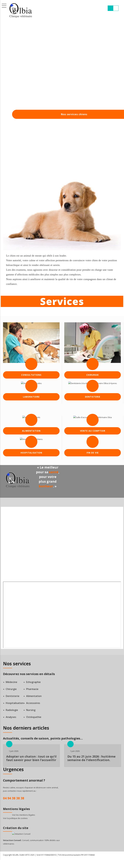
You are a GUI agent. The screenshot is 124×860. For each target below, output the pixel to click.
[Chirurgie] (92, 342)
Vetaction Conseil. (12, 840)
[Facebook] (31, 559)
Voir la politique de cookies (15, 818)
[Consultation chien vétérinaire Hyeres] (31, 342)
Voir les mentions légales (23, 814)
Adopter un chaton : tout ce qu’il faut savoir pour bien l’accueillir (31, 758)
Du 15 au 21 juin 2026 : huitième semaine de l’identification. (91, 758)
